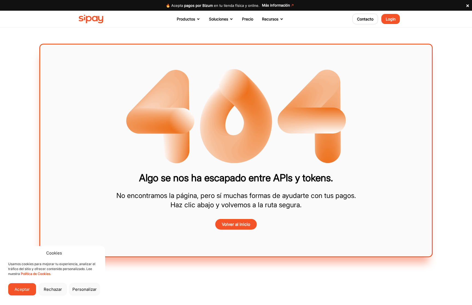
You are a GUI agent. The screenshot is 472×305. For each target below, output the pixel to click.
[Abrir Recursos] (282, 19)
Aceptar (22, 289)
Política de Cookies (35, 274)
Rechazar (53, 289)
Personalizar (84, 289)
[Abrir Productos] (198, 19)
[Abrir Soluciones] (231, 19)
